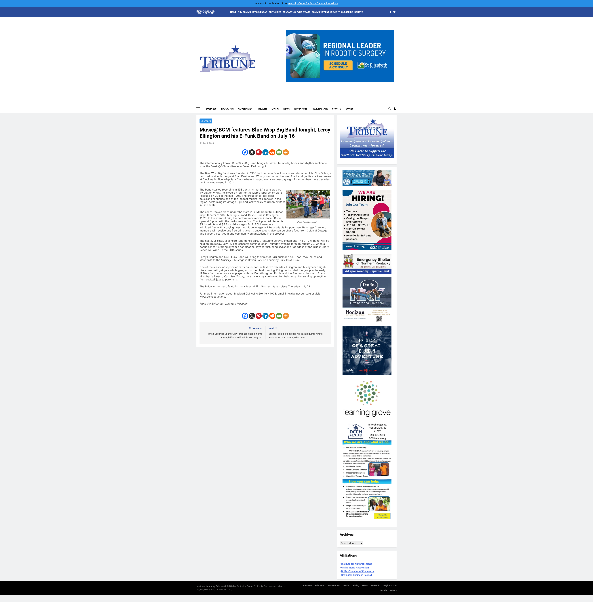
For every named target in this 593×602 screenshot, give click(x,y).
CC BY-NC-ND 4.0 (222, 589)
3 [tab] (341, 84)
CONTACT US (289, 12)
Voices (349, 108)
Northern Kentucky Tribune (210, 586)
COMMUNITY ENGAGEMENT (326, 12)
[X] (252, 152)
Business (211, 108)
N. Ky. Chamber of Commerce (357, 571)
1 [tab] (330, 84)
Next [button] (391, 82)
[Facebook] (245, 152)
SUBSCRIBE (347, 12)
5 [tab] (353, 84)
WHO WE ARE (303, 12)
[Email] (279, 152)
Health (262, 108)
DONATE (358, 12)
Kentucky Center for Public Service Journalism (313, 3)
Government (246, 108)
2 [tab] (335, 84)
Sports (336, 108)
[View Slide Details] (368, 56)
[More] (286, 152)
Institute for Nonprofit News (356, 563)
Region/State (320, 108)
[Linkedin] (265, 152)
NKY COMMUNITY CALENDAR (252, 12)
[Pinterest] (259, 152)
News (286, 108)
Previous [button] (290, 82)
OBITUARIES (275, 12)
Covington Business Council (356, 575)
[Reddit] (272, 152)
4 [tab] (347, 84)
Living (275, 108)
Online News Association (355, 567)
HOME (233, 12)
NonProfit (300, 108)
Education (227, 108)
